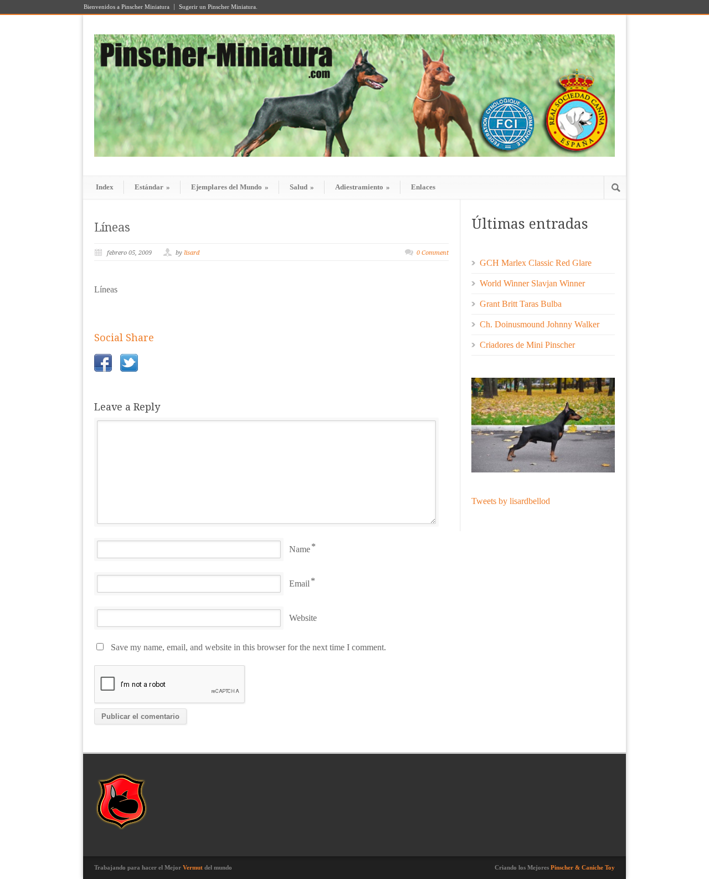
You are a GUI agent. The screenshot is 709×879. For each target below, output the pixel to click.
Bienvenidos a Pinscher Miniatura (126, 7)
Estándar (152, 187)
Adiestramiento (362, 187)
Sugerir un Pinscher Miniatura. (218, 7)
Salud (302, 187)
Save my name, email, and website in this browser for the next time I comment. (248, 647)
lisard (191, 252)
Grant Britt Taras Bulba (521, 304)
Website (303, 618)
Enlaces (423, 187)
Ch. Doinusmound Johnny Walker (539, 324)
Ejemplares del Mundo (230, 187)
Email (299, 583)
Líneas (112, 227)
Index (105, 187)
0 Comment (433, 252)
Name (299, 549)
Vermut (193, 867)
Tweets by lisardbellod (510, 501)
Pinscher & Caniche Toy (583, 867)
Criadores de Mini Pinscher (527, 344)
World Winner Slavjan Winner (532, 283)
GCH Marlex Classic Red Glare (536, 263)
